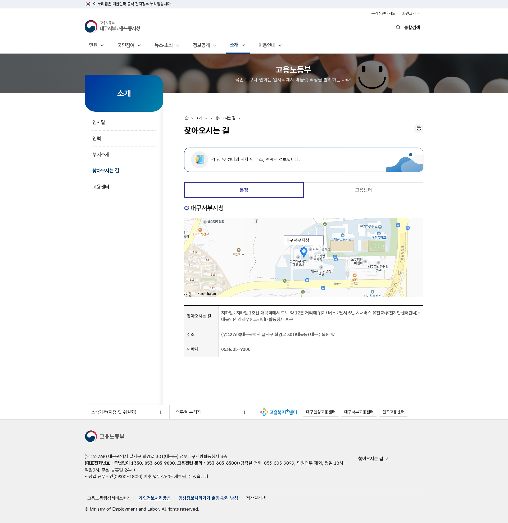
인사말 (98, 122)
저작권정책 (256, 498)
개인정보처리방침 (155, 498)
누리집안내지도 (383, 13)
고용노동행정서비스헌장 (109, 498)
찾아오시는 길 (105, 171)
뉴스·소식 (163, 47)
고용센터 (100, 187)
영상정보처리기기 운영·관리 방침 (208, 498)
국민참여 (125, 47)
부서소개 (100, 155)
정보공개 (201, 47)
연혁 (96, 138)
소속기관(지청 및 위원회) (113, 412)
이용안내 (266, 47)
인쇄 (418, 128)
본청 (244, 190)
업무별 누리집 (188, 412)
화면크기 (409, 13)
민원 (93, 47)
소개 (234, 46)
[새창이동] (278, 412)
